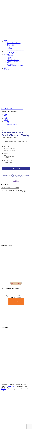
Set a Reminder (16, 168)
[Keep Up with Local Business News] (6, 294)
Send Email (7, 164)
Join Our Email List (16, 283)
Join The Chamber (19, 176)
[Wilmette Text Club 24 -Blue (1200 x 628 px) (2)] (16, 242)
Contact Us (19, 175)
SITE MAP (3, 389)
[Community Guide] (10, 353)
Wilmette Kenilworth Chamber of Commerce (12, 109)
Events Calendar (17, 174)
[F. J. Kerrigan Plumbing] (16, 324)
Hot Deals (24, 174)
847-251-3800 (11, 386)
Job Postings (13, 175)
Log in (3, 390)
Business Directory (8, 174)
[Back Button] (2, 130)
